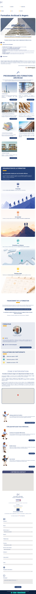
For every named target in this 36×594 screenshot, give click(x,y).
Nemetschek (33, 65)
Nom (4, 525)
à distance (10, 246)
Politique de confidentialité (21, 592)
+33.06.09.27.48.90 (19, 507)
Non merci (14, 592)
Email (4, 534)
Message (5, 577)
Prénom (5, 521)
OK (11, 592)
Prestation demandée (7, 569)
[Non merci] (34, 592)
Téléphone (5, 538)
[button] (18, 43)
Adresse (5, 552)
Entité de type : (6, 530)
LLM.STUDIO (32, 52)
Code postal (6, 557)
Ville (4, 562)
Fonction (5, 543)
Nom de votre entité (7, 547)
